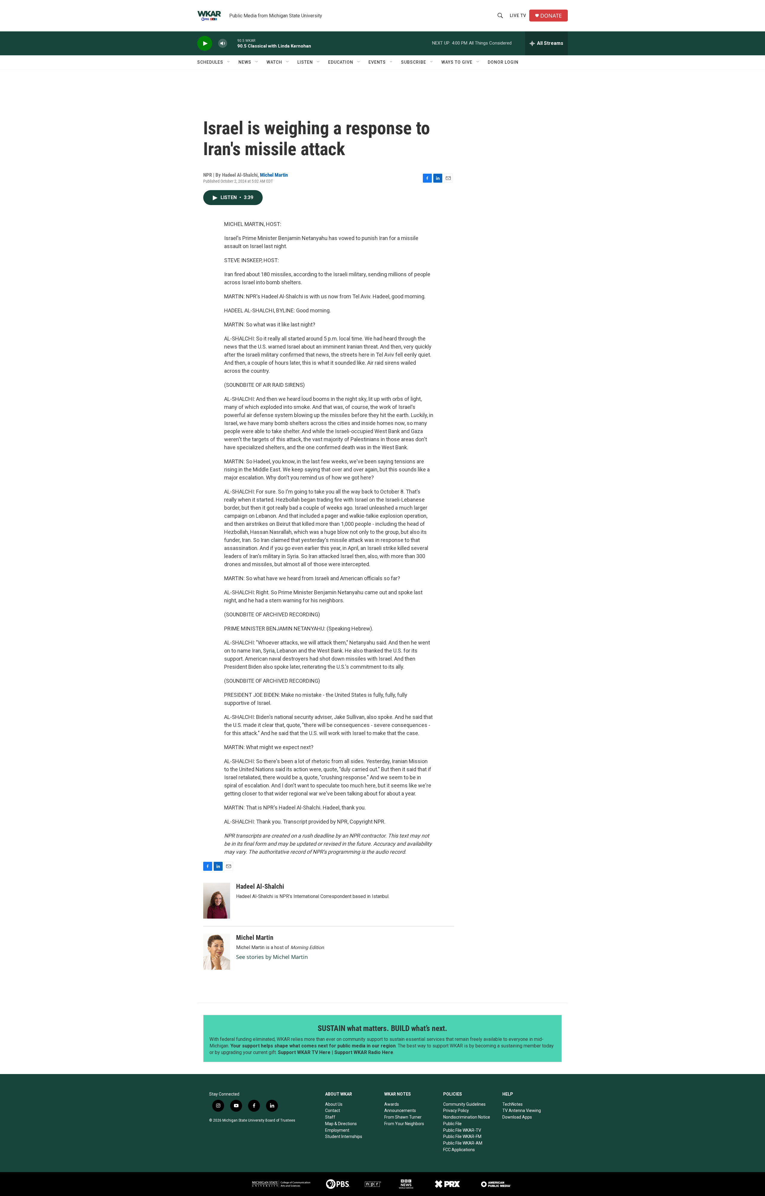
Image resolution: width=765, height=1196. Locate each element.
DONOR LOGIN (503, 62)
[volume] (223, 43)
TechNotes (512, 1104)
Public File (452, 1123)
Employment (337, 1130)
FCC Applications (459, 1149)
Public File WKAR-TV (462, 1130)
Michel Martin (274, 175)
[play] (204, 43)
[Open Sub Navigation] (228, 62)
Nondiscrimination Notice (466, 1117)
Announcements (400, 1110)
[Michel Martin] (216, 952)
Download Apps (517, 1117)
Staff (330, 1117)
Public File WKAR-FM (462, 1136)
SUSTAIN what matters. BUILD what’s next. (382, 1028)
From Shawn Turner (403, 1117)
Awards (391, 1104)
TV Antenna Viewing (521, 1110)
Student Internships (343, 1136)
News (244, 62)
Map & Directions (341, 1123)
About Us (333, 1104)
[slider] (232, 43)
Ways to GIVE (456, 62)
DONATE (551, 16)
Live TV (518, 15)
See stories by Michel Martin (272, 956)
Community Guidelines (464, 1104)
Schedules (210, 62)
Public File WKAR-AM (462, 1143)
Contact (332, 1110)
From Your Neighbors (404, 1123)
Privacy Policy (456, 1110)
